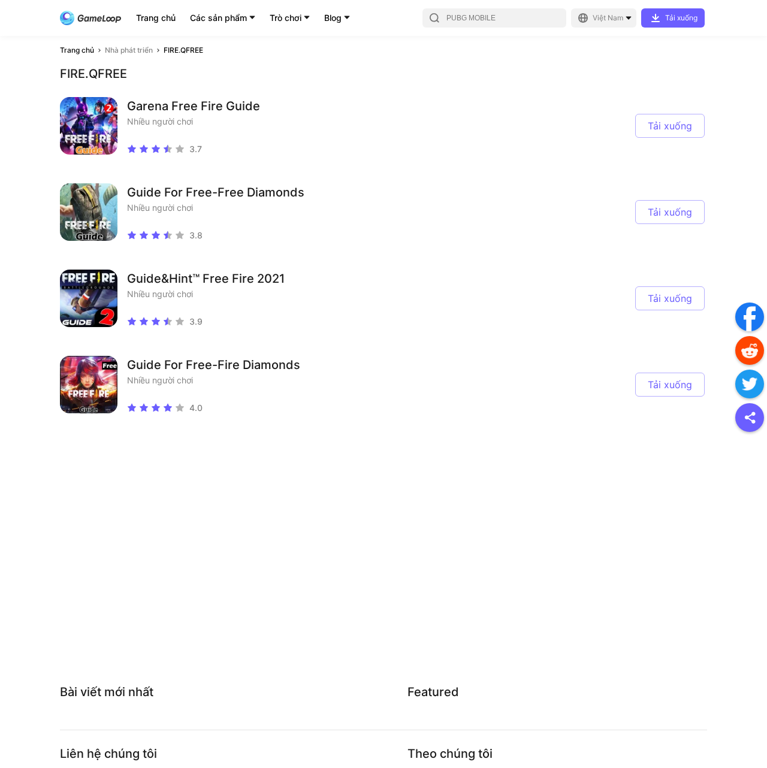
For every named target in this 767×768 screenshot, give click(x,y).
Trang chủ (156, 18)
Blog (333, 18)
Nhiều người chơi (160, 121)
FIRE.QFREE (183, 50)
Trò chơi (285, 18)
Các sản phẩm (218, 18)
